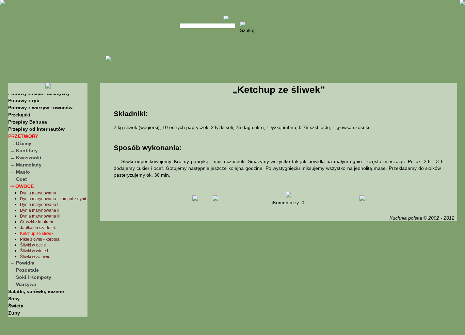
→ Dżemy (20, 143)
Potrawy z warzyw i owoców (40, 107)
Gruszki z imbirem (36, 222)
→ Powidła (22, 263)
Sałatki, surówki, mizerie (36, 291)
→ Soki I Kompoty (30, 277)
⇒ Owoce (22, 186)
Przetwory (23, 136)
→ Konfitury (24, 150)
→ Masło (20, 172)
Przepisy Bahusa (27, 122)
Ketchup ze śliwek (36, 233)
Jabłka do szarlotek (38, 227)
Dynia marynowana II (39, 210)
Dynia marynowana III (40, 216)
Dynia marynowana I (39, 204)
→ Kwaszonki (25, 157)
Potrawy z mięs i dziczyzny (39, 93)
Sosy (14, 298)
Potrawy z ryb (23, 100)
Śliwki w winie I (34, 251)
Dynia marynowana (38, 193)
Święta (15, 305)
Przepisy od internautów (36, 129)
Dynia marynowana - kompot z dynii (53, 198)
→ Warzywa (23, 284)
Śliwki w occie (33, 245)
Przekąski (19, 114)
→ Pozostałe (24, 270)
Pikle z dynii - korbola (40, 239)
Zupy (14, 313)
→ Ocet (18, 179)
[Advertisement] (278, 277)
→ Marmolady (26, 165)
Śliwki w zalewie (35, 256)
